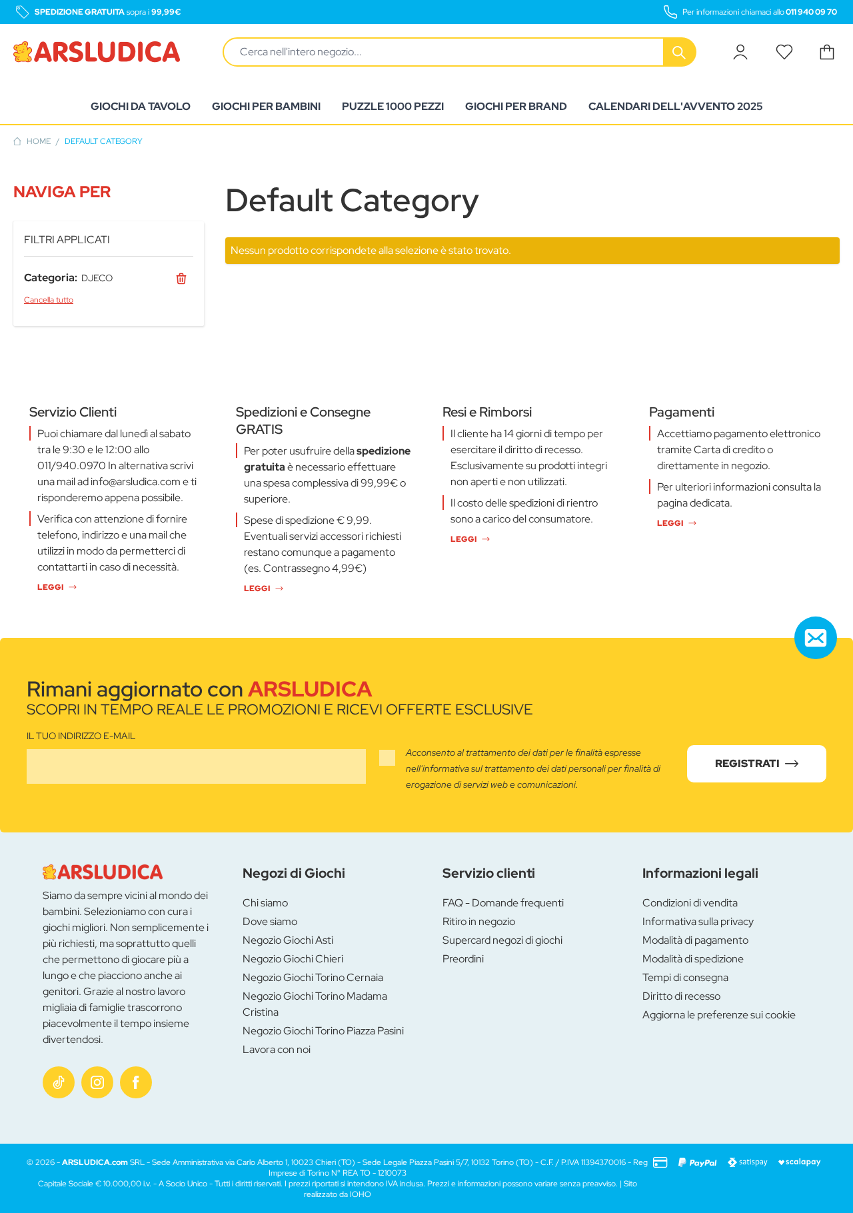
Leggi (50, 587)
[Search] (680, 52)
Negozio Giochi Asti (288, 940)
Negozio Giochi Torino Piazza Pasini (323, 1031)
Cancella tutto (48, 300)
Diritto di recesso (681, 996)
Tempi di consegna (685, 977)
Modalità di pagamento (695, 940)
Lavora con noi (277, 1049)
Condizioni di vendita (690, 903)
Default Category (104, 141)
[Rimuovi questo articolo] (181, 278)
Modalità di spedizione (693, 959)
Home (39, 141)
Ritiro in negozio (478, 921)
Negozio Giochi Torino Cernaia (313, 977)
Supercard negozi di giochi (502, 940)
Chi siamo (265, 903)
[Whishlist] (784, 52)
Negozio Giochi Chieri (293, 959)
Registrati (747, 763)
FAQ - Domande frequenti (503, 903)
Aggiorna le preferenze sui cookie (719, 1015)
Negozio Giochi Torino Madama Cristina (315, 1004)
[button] (108, 192)
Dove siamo (270, 921)
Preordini (463, 959)
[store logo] (96, 52)
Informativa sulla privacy (698, 921)
